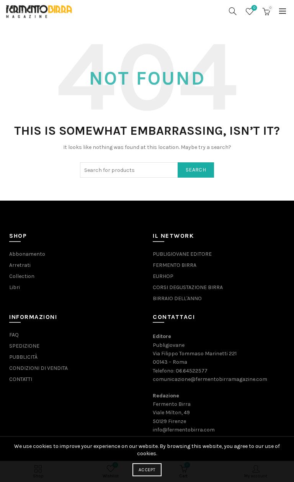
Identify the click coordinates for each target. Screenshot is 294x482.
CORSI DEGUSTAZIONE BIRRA (188, 287)
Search (196, 170)
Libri (14, 287)
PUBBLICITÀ (23, 357)
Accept (147, 469)
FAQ (14, 335)
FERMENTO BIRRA (174, 265)
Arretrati (20, 265)
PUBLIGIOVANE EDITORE (182, 254)
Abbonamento (27, 254)
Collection (21, 276)
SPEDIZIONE (24, 346)
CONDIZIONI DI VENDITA (38, 368)
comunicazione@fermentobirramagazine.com (210, 379)
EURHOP (163, 276)
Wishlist (254, 8)
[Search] (233, 11)
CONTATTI (20, 379)
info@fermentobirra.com (184, 429)
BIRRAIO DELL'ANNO (177, 298)
